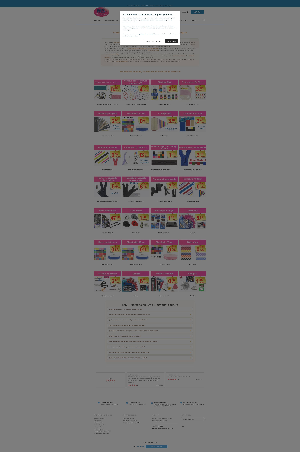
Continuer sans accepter (153, 41)
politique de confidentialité (147, 34)
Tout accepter (171, 41)
